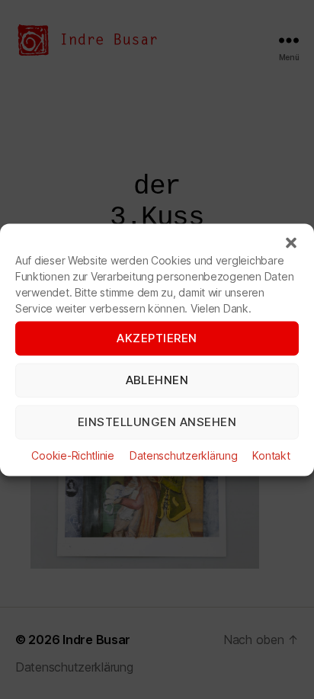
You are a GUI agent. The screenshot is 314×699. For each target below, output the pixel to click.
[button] (291, 242)
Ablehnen (157, 380)
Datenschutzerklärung (184, 454)
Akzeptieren (157, 338)
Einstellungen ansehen (157, 422)
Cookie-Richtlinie (72, 454)
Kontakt (271, 454)
